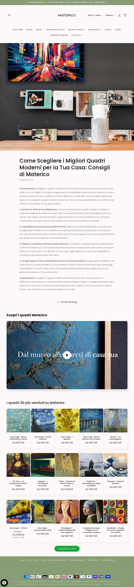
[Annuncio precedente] (7, 2)
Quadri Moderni (77, 560)
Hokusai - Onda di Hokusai (115, 482)
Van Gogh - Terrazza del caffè (42, 529)
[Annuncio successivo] (126, 2)
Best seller (33, 560)
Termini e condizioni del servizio (53, 584)
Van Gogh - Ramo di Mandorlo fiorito (18, 438)
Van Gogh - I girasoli (67, 438)
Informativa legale (111, 584)
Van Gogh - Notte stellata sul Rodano (91, 438)
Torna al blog (68, 302)
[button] (9, 15)
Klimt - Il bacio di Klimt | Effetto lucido (67, 483)
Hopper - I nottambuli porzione (42, 483)
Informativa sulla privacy (27, 584)
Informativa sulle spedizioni (80, 584)
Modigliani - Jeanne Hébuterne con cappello (67, 530)
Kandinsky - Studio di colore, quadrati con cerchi (115, 530)
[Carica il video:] (67, 355)
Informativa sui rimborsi (110, 581)
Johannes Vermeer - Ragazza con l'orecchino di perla (91, 530)
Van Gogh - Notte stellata (42, 438)
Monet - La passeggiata (116, 438)
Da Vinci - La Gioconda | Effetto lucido (18, 483)
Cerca (23, 560)
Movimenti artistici (58, 560)
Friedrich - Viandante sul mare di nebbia (91, 483)
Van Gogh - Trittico (18, 528)
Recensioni (93, 560)
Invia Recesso (107, 560)
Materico (24, 581)
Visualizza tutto (67, 548)
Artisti (44, 560)
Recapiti (98, 584)
